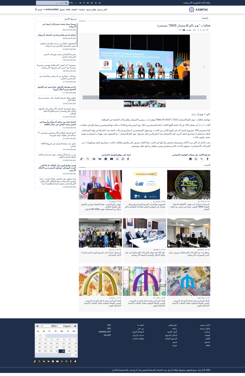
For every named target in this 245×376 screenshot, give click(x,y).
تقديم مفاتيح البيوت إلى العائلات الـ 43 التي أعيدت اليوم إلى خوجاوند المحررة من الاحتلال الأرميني (57, 167)
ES (80, 3)
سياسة (82, 9)
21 (51, 347)
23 (39, 347)
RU (96, 3)
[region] (57, 105)
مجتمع (62, 9)
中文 (71, 3)
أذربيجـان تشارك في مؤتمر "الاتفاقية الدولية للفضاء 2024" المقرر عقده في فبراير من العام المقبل (189, 206)
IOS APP (107, 335)
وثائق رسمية (91, 9)
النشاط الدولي (138, 332)
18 (69, 347)
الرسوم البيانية (171, 338)
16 (39, 343)
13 (57, 343)
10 (76, 343)
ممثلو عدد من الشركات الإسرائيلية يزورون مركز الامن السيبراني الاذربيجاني (189, 253)
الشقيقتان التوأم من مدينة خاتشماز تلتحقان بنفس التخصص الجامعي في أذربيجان (58, 44)
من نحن (141, 328)
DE (88, 3)
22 (45, 347)
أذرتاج (195, 114)
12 (63, 343)
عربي (75, 3)
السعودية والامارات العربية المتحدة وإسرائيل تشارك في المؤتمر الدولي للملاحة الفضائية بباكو (145, 205)
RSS (109, 328)
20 (57, 347)
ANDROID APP (105, 332)
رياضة (174, 328)
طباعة (188, 30)
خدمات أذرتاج (138, 335)
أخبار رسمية (102, 9)
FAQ (109, 325)
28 (51, 351)
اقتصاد (74, 9)
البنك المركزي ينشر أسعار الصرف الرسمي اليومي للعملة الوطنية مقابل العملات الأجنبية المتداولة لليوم (190, 303)
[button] (144, 67)
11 (69, 343)
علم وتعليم (173, 325)
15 (45, 343)
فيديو (40, 9)
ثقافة (68, 9)
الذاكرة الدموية (171, 335)
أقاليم (207, 338)
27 (57, 351)
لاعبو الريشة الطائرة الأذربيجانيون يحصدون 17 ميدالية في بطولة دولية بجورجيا (57, 134)
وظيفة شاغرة (138, 338)
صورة (174, 345)
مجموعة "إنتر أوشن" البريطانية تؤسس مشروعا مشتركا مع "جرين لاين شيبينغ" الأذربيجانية (56, 66)
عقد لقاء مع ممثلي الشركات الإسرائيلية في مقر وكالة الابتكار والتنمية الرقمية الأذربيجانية (145, 253)
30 (39, 351)
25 (69, 351)
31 (76, 355)
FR (84, 3)
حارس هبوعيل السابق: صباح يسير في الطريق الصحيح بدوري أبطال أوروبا (57, 88)
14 (51, 343)
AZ (100, 3)
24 (76, 351)
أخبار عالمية (172, 332)
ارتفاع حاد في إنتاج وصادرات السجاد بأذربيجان (57, 35)
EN (92, 3)
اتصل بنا (140, 325)
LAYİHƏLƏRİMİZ (51, 9)
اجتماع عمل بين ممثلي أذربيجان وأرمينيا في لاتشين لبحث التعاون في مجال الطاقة (58, 123)
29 (45, 351)
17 (76, 347)
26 (63, 351)
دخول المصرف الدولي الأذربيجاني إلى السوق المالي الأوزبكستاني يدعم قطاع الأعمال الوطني (57, 111)
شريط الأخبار (70, 19)
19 (63, 347)
